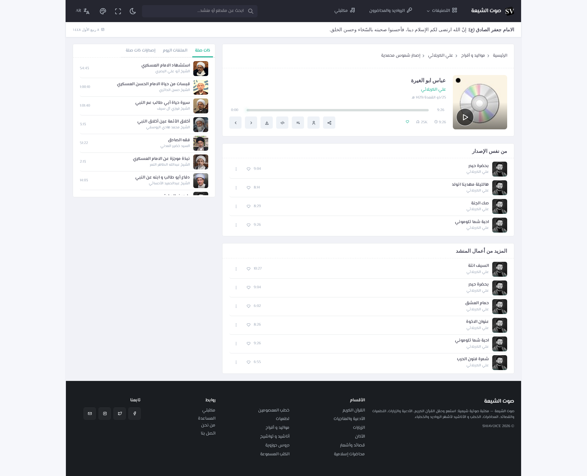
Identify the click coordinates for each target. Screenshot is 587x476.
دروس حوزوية (277, 445)
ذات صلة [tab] (202, 50)
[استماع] (465, 117)
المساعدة (206, 418)
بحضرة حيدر (478, 166)
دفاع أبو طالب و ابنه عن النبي (162, 178)
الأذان (360, 436)
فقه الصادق (179, 140)
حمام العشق (477, 303)
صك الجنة (480, 203)
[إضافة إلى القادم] (298, 122)
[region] (144, 127)
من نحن (208, 425)
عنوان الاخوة (477, 322)
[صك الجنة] (235, 122)
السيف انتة (478, 266)
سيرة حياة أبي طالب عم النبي (162, 103)
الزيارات (359, 427)
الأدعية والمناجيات (349, 419)
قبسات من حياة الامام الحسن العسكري (153, 84)
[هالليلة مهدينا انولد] (251, 122)
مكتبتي (208, 410)
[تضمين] (282, 122)
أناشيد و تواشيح (274, 436)
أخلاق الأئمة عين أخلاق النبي (163, 121)
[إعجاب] (248, 169)
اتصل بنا (208, 433)
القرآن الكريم (353, 410)
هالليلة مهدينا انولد (470, 185)
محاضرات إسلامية (349, 454)
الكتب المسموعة (274, 454)
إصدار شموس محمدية (400, 55)
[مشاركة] (329, 122)
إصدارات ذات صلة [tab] (140, 50)
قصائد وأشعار (352, 445)
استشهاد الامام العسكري (165, 65)
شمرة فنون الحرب (473, 359)
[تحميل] (267, 122)
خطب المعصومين (273, 410)
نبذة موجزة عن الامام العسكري (161, 159)
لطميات (282, 419)
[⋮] (236, 169)
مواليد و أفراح (473, 55)
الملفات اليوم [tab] (175, 50)
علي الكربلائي (440, 55)
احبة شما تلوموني (472, 222)
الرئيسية (500, 55)
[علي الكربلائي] (313, 122)
